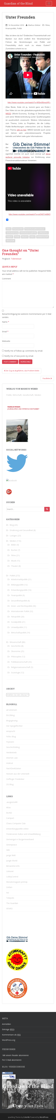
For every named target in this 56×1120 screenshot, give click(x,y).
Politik (19, 28)
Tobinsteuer (16, 258)
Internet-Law (12, 757)
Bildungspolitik (17, 584)
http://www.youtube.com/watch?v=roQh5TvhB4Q (29, 214)
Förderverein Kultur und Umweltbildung (23, 834)
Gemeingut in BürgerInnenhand (20, 839)
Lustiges (13, 535)
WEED (8, 114)
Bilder (13, 544)
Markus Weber (34, 25)
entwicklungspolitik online (17, 828)
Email (5, 331)
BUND (9, 812)
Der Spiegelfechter (14, 726)
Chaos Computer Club (16, 823)
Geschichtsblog (13, 747)
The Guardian (12, 903)
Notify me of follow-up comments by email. (23, 350)
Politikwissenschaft (19, 662)
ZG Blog (9, 784)
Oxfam (9, 887)
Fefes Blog (11, 736)
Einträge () (8, 1029)
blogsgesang (11, 720)
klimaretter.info (13, 866)
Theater (14, 566)
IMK (8, 850)
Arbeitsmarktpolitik (19, 579)
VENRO (9, 908)
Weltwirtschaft (42, 237)
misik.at (9, 763)
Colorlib (26, 1117)
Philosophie (16, 656)
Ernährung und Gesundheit (21, 530)
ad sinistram (11, 710)
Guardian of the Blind (18, 3)
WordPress (44, 1117)
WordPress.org (8, 1040)
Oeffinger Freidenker (15, 779)
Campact (10, 818)
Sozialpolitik (16, 622)
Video (32, 237)
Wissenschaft (15, 642)
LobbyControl (12, 876)
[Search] (47, 509)
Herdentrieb (11, 752)
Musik (13, 560)
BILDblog (10, 715)
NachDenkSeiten (13, 768)
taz (7, 892)
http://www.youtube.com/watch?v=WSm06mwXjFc (29, 102)
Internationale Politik (20, 611)
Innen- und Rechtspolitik (21, 606)
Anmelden (6, 1024)
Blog (12, 525)
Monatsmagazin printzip (16, 882)
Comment (6, 278)
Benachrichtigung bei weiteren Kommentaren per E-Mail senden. (26, 315)
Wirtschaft (10, 241)
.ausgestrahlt (12, 802)
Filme (47, 25)
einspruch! (10, 731)
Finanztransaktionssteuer (34, 229)
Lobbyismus (43, 233)
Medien (13, 541)
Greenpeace (11, 844)
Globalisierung (12, 233)
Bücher (14, 550)
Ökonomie (15, 651)
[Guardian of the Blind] (11, 480)
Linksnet (10, 871)
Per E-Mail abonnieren (11, 1060)
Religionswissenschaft (20, 667)
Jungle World (11, 860)
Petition (9, 237)
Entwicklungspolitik (19, 590)
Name (5, 322)
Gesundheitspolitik (19, 600)
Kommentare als (11, 1034)
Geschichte (16, 646)
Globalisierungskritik (28, 233)
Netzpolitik (15, 616)
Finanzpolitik (11, 28)
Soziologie (15, 672)
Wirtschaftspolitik (18, 632)
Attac (8, 807)
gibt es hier (21, 130)
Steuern (25, 237)
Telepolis (10, 898)
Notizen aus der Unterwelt (17, 773)
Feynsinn (10, 742)
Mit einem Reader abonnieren (16, 1055)
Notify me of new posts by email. (19, 356)
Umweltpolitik (17, 627)
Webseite (6, 341)
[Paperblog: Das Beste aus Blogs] (8, 1076)
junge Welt (11, 855)
